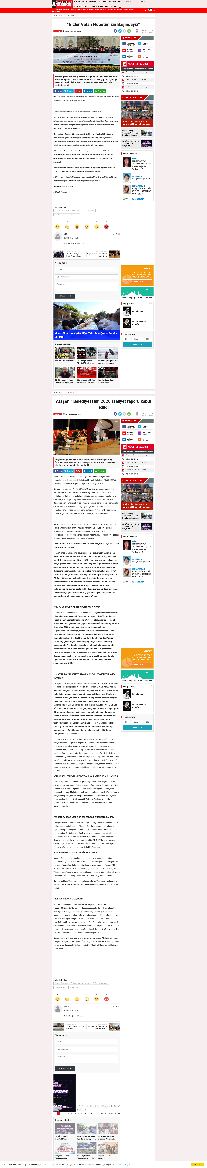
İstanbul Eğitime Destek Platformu (66, 215)
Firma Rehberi (108, 9)
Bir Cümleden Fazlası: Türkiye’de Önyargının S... (64, 382)
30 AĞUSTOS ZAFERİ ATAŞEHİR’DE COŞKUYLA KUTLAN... (64, 1138)
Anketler (85, 9)
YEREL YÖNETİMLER (81, 7)
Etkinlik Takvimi (128, 9)
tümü (150, 303)
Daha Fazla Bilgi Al (123, 1164)
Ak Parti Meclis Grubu (100, 983)
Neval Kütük (137, 176)
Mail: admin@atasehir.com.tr (74, 243)
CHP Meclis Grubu (61, 987)
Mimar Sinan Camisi (78, 210)
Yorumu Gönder (65, 296)
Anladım (197, 1164)
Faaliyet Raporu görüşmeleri (80, 983)
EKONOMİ (93, 7)
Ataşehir (91, 210)
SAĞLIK (101, 7)
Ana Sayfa (59, 16)
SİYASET (114, 7)
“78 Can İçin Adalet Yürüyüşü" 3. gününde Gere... (85, 363)
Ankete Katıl (137, 282)
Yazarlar (67, 9)
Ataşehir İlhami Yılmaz (77, 987)
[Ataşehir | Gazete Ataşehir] (62, 3)
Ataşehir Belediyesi (61, 983)
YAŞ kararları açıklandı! (64, 361)
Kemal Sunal (137, 311)
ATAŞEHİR (71, 393)
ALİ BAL (135, 158)
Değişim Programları (141, 179)
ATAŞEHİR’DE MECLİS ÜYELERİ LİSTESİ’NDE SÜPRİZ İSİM (141, 191)
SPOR (107, 7)
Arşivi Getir (137, 344)
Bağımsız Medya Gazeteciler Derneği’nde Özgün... (106, 1158)
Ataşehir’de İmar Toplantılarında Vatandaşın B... (62, 1158)
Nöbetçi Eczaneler (95, 9)
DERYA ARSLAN (138, 186)
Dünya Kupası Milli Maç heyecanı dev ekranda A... (86, 382)
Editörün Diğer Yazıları (71, 238)
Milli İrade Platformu (62, 210)
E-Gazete (76, 9)
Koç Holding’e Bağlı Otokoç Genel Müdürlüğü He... (106, 382)
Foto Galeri (57, 9)
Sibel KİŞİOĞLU (138, 199)
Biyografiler (56, 11)
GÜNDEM (71, 16)
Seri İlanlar (118, 9)
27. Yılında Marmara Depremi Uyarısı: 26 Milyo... (106, 1138)
